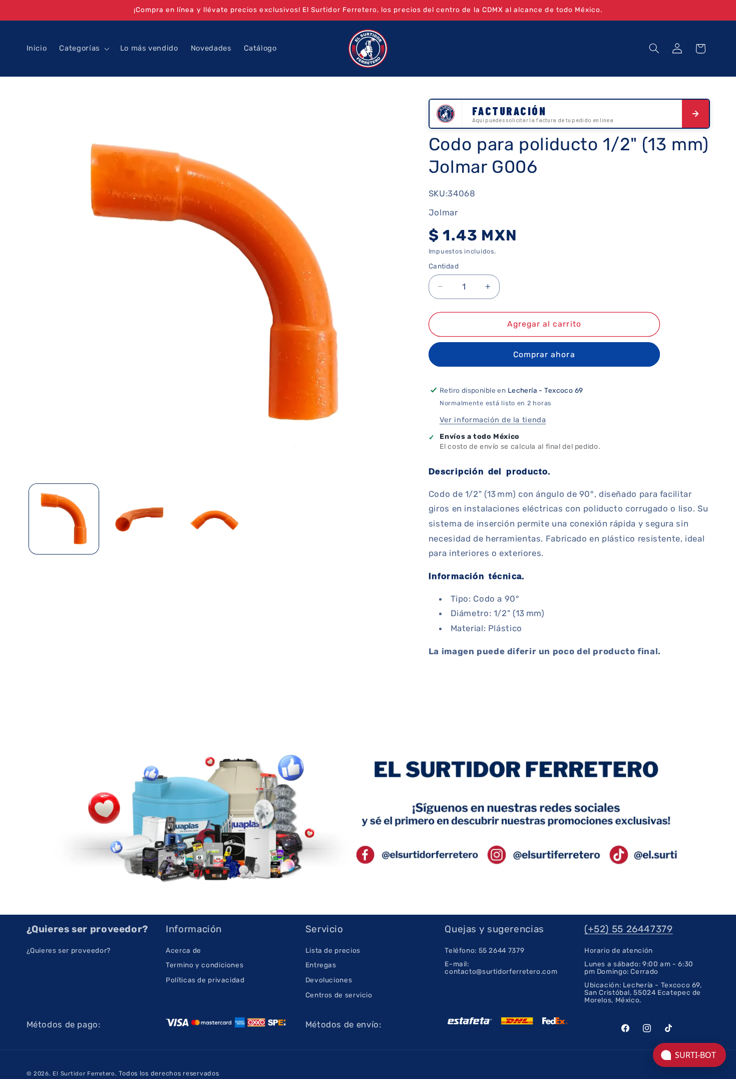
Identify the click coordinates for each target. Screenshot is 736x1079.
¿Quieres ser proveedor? (69, 950)
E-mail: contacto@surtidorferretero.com (501, 967)
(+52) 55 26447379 (628, 929)
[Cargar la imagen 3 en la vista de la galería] (214, 519)
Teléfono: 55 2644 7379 (484, 950)
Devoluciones (328, 980)
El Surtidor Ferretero (84, 1073)
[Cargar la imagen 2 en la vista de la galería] (139, 519)
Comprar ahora (544, 354)
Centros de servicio (339, 995)
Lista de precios (332, 950)
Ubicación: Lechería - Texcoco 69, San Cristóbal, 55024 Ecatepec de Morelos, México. (643, 992)
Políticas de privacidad (205, 980)
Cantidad (444, 266)
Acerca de (183, 950)
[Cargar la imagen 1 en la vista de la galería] (64, 519)
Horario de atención (618, 950)
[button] (83, 49)
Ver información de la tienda (493, 419)
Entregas (320, 965)
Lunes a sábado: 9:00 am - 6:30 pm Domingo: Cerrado (638, 967)
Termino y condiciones (204, 965)
